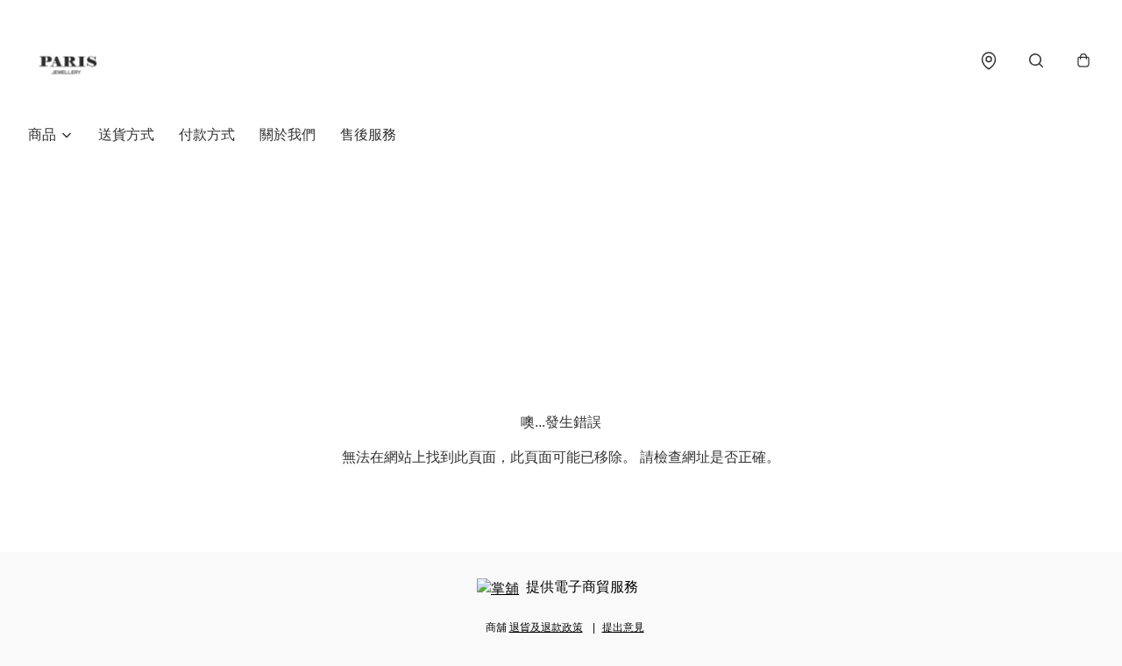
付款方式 (207, 134)
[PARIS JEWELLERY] (67, 60)
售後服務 (368, 134)
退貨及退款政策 (546, 627)
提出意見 (623, 627)
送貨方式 (126, 134)
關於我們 (287, 134)
